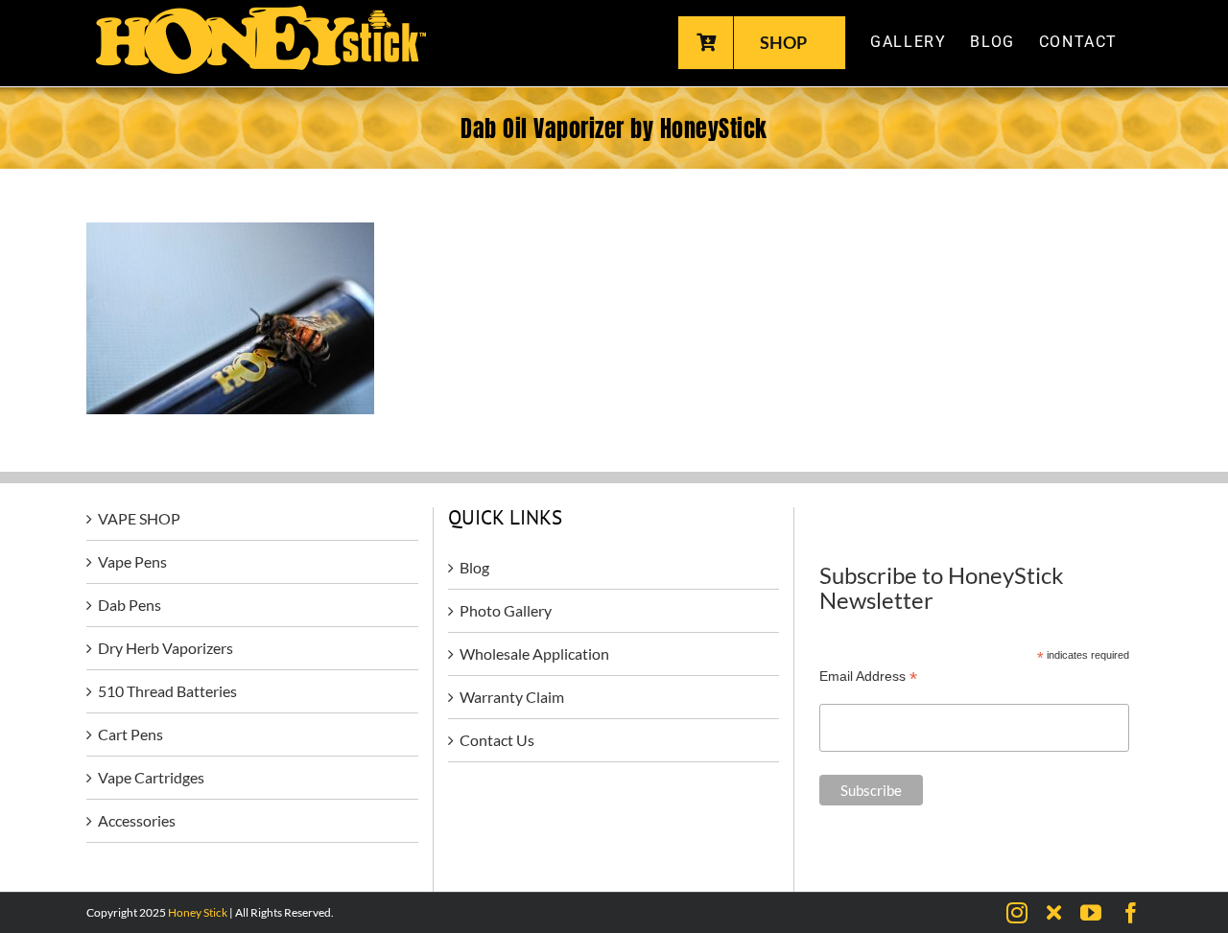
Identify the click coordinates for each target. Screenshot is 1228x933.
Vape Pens (132, 561)
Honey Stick (197, 912)
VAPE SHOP (139, 518)
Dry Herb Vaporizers (165, 648)
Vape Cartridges (151, 777)
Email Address (868, 676)
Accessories (137, 820)
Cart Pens (130, 734)
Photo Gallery (506, 610)
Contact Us (497, 740)
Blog (474, 567)
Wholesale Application (534, 653)
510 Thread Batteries (167, 691)
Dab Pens (129, 604)
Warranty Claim (512, 697)
